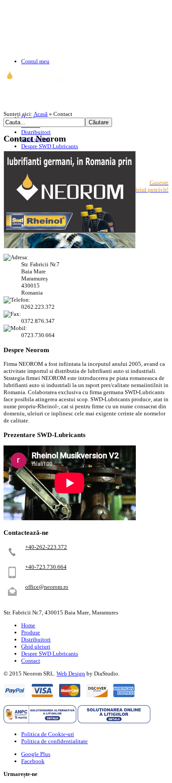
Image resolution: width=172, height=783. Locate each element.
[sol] (114, 721)
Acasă (41, 114)
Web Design (70, 673)
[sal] (40, 721)
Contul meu (35, 61)
